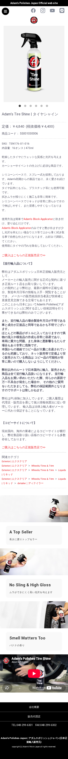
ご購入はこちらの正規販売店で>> (23, 255)
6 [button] (48, 106)
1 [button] (20, 106)
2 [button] (26, 106)
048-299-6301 (25, 725)
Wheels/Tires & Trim (42, 465)
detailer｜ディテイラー (30, 483)
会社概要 (34, 707)
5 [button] (42, 106)
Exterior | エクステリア (14, 461)
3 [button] (31, 106)
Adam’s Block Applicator (38, 219)
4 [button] (37, 106)
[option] (34, 64)
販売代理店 (34, 716)
